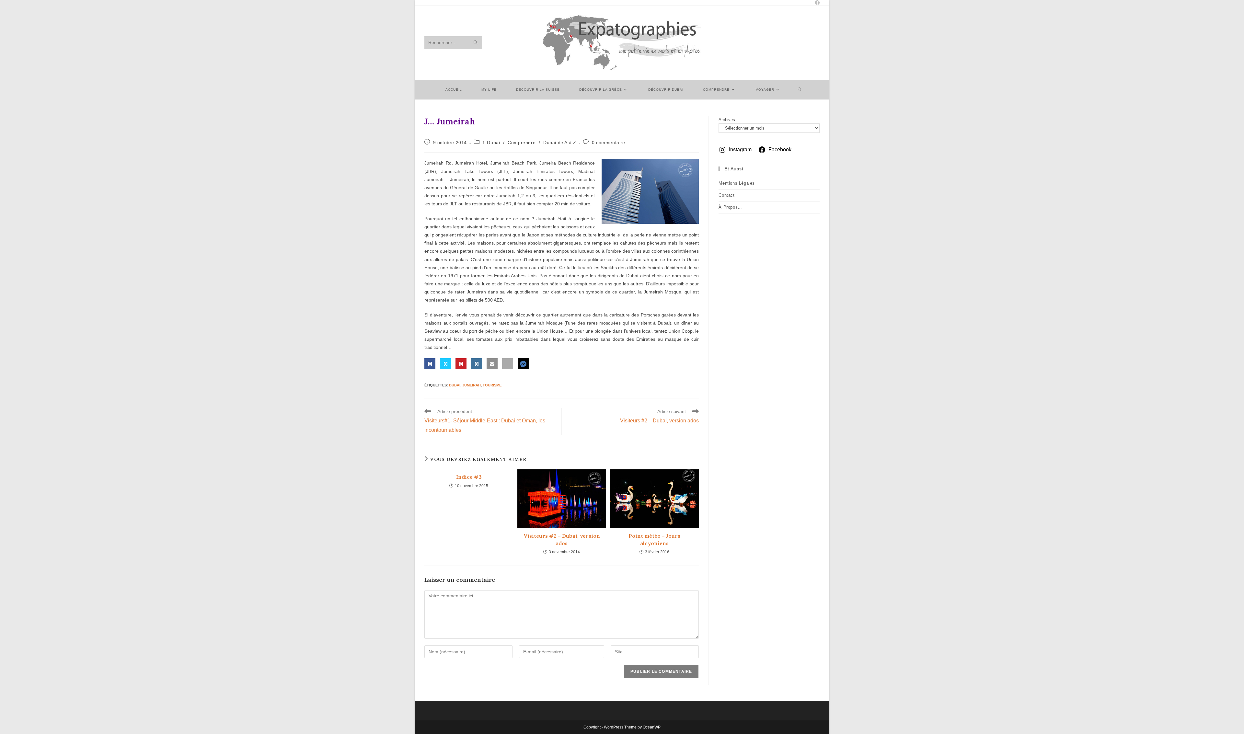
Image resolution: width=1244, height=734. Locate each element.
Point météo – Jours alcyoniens (654, 539)
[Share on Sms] (507, 363)
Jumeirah (471, 385)
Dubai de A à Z (559, 142)
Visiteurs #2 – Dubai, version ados (562, 539)
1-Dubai (491, 142)
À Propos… (730, 207)
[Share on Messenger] (523, 363)
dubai (454, 385)
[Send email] (492, 363)
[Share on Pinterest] (460, 363)
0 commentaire (608, 142)
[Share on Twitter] (445, 363)
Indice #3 (469, 477)
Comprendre (522, 142)
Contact (726, 195)
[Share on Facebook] (429, 363)
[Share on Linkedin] (476, 363)
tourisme (492, 385)
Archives (727, 119)
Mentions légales (737, 183)
